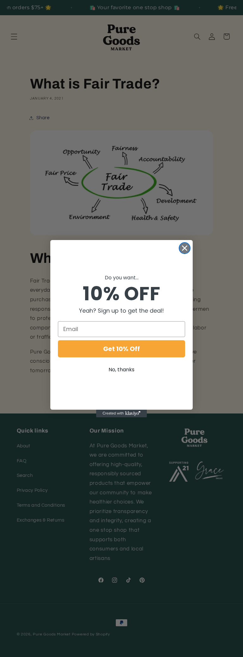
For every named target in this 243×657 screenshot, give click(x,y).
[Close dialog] (184, 248)
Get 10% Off (121, 348)
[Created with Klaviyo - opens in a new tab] (121, 413)
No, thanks (121, 369)
